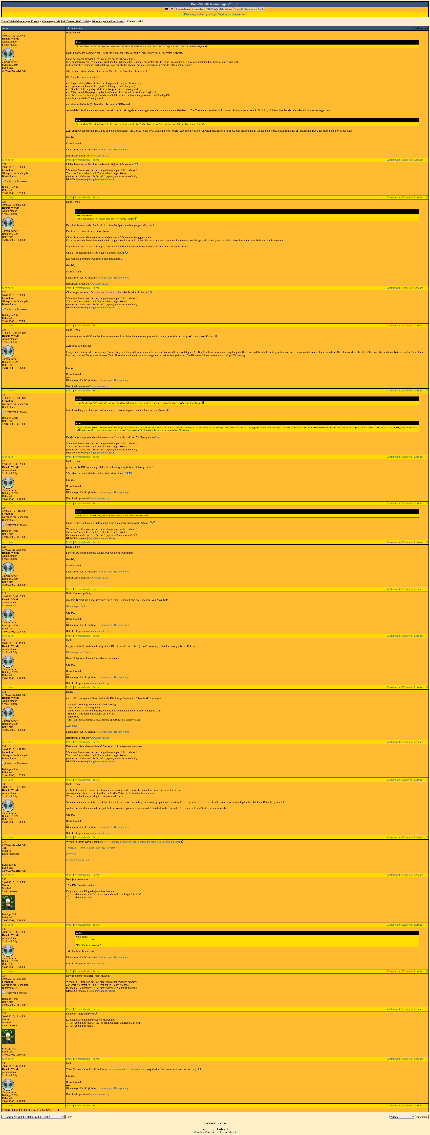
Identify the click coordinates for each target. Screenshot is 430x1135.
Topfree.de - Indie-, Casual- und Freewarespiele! (92, 847)
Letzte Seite (45, 1109)
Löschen (418, 159)
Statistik (238, 9)
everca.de (71, 853)
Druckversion (420, 28)
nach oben (7, 159)
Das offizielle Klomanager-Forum (20, 21)
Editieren (407, 159)
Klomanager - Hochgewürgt (200, 14)
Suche (261, 9)
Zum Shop (71, 725)
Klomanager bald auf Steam (108, 21)
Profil (69, 159)
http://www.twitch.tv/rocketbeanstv (127, 1069)
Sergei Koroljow (114, 292)
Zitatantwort (393, 159)
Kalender (250, 9)
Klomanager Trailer (76, 606)
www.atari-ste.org (99, 155)
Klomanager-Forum (215, 1123)
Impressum (239, 14)
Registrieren (183, 9)
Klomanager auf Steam (78, 652)
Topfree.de (224, 14)
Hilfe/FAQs (212, 9)
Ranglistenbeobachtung (101, 179)
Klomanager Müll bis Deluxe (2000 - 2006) (66, 21)
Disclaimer (226, 9)
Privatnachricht (82, 159)
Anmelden (198, 9)
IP (427, 159)
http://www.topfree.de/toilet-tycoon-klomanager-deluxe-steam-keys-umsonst (139, 841)
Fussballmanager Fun (77, 860)
